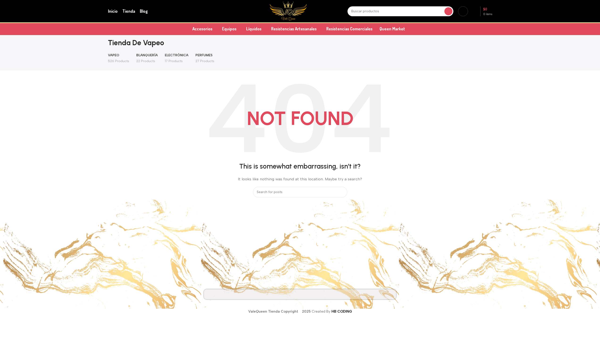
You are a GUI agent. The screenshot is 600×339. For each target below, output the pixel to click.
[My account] (463, 11)
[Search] (448, 11)
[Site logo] (288, 11)
